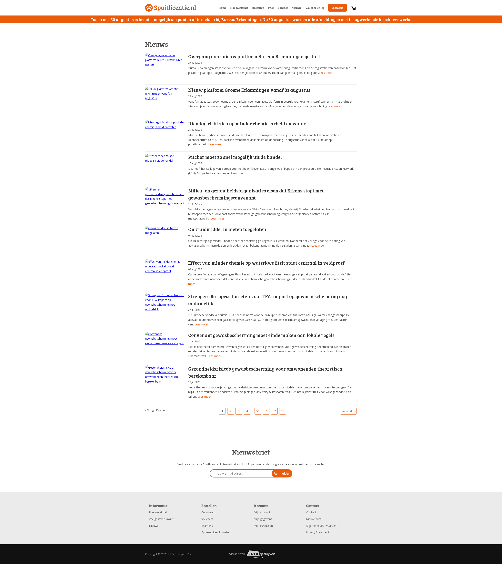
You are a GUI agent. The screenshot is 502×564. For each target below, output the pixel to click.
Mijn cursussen (263, 526)
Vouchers (207, 519)
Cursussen (208, 512)
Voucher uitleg (314, 8)
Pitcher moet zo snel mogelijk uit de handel (235, 157)
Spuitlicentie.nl (170, 8)
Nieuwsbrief (313, 519)
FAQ (271, 8)
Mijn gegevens (263, 519)
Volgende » (349, 411)
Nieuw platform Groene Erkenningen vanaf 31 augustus (249, 90)
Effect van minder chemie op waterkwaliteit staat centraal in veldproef (266, 263)
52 (274, 411)
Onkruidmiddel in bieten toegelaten (227, 229)
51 (266, 411)
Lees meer (325, 73)
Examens (207, 526)
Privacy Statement (317, 532)
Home (222, 8)
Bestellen (258, 8)
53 (282, 411)
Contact (283, 8)
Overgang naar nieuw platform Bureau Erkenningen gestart (254, 56)
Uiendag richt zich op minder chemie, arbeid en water (247, 123)
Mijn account (262, 512)
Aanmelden (282, 473)
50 (257, 411)
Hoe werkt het (239, 8)
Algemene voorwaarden (321, 526)
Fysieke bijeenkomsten (215, 532)
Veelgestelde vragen (162, 519)
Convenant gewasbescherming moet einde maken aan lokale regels (261, 335)
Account (337, 8)
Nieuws (296, 8)
